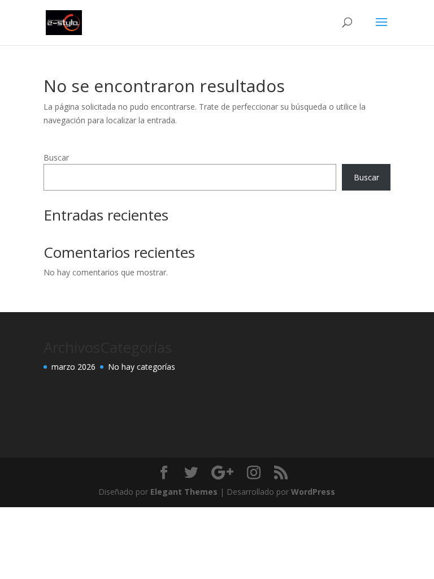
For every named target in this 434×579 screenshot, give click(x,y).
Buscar (56, 157)
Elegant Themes (184, 491)
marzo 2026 (73, 366)
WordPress (313, 491)
